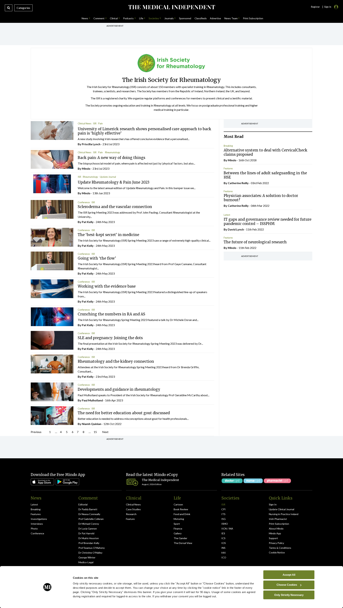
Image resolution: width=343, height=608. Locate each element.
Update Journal (108, 176)
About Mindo (276, 528)
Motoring (179, 518)
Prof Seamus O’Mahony (91, 547)
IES (223, 533)
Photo (34, 528)
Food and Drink (182, 514)
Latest (227, 214)
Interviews (37, 523)
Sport (177, 523)
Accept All (289, 574)
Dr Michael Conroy (88, 523)
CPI (223, 509)
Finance (178, 528)
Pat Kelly (88, 222)
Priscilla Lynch (91, 144)
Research (131, 514)
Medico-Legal (85, 562)
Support (273, 538)
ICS (223, 538)
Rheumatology (112, 152)
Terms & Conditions (280, 547)
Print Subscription (279, 523)
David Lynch (236, 229)
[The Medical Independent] (171, 7)
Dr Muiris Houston (88, 538)
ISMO (224, 523)
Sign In (273, 504)
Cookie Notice (277, 552)
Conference (84, 202)
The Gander (180, 538)
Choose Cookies (287, 584)
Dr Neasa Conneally (89, 514)
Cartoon (178, 504)
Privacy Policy (276, 542)
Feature (130, 518)
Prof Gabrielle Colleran (91, 518)
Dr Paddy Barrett (87, 509)
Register (315, 6)
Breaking (228, 145)
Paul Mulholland (92, 400)
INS (223, 547)
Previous (36, 432)
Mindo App (275, 533)
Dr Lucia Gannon (87, 528)
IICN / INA (227, 528)
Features (228, 168)
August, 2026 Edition (152, 484)
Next (105, 432)
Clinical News (84, 123)
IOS (223, 542)
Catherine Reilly (238, 183)
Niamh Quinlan (91, 423)
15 (95, 432)
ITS (223, 514)
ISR (94, 123)
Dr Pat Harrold (86, 533)
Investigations (39, 518)
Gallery (178, 533)
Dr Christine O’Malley (90, 552)
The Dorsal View (183, 542)
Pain (100, 123)
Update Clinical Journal (281, 509)
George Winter (86, 557)
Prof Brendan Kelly (88, 542)
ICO (223, 557)
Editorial (83, 504)
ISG (223, 518)
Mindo (86, 168)
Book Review (181, 509)
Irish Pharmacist (278, 518)
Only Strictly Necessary (289, 594)
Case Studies (133, 509)
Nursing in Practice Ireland (283, 514)
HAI (223, 552)
